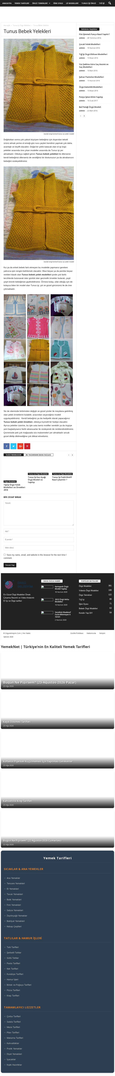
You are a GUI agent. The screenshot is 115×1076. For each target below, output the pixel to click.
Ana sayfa (7, 25)
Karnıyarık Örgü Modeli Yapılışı (61, 587)
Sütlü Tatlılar (13, 958)
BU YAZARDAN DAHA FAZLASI (38, 455)
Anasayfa (7, 3)
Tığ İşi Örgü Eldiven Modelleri (93, 54)
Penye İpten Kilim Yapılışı (91, 97)
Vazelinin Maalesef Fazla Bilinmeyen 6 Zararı (63, 614)
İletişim (102, 633)
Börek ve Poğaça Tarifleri (19, 985)
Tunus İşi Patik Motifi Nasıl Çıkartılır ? (62, 478)
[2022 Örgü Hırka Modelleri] (47, 602)
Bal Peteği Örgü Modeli (90, 107)
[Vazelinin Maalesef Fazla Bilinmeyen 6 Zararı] (47, 615)
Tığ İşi (102, 3)
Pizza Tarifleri (13, 990)
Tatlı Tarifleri (13, 947)
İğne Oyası (58, 3)
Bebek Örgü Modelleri (88, 608)
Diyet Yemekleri (14, 1054)
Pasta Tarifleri (13, 963)
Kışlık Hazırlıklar (14, 1064)
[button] (109, 3)
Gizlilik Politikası (76, 633)
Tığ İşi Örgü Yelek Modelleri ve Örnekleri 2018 (14, 487)
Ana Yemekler (13, 878)
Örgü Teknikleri (40, 3)
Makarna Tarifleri (15, 1038)
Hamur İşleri (12, 979)
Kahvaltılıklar (13, 1043)
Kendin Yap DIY (86, 613)
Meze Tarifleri (13, 1027)
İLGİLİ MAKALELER (13, 455)
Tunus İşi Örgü (88, 3)
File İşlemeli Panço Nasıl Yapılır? (94, 34)
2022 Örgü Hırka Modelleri (62, 600)
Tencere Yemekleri (16, 883)
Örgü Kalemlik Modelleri (91, 87)
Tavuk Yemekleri (15, 894)
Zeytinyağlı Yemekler (17, 915)
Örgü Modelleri (10, 481)
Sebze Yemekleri (15, 910)
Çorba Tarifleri (14, 1016)
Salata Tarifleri (14, 1021)
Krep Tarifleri (13, 995)
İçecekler (11, 1059)
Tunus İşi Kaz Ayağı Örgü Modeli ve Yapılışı (37, 480)
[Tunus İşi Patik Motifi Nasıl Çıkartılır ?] (63, 467)
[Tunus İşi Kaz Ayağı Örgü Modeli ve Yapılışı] (39, 467)
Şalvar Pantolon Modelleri (91, 77)
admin (82, 38)
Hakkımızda (91, 633)
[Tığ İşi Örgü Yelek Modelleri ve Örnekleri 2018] (14, 471)
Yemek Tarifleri (22, 3)
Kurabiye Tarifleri (15, 974)
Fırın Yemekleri (14, 905)
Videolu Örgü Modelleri (89, 590)
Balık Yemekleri (14, 899)
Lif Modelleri (72, 3)
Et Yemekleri (13, 888)
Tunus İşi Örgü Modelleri (22, 25)
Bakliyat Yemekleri (16, 921)
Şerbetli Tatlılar (14, 952)
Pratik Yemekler (14, 1048)
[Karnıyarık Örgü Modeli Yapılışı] (47, 589)
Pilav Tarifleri (13, 1032)
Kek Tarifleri (12, 968)
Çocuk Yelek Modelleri (89, 44)
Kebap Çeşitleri (14, 926)
